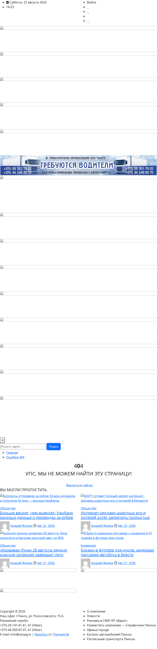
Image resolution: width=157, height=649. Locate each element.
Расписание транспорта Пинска (111, 639)
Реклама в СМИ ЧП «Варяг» (107, 620)
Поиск (53, 447)
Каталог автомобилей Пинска (109, 634)
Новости (93, 616)
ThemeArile (61, 634)
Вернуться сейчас (79, 485)
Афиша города (98, 630)
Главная (12, 452)
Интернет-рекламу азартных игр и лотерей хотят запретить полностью (115, 515)
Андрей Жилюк (21, 526)
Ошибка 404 (15, 457)
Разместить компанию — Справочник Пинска (121, 625)
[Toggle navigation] (5, 432)
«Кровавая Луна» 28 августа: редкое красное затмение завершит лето (33, 552)
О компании (96, 611)
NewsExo (41, 634)
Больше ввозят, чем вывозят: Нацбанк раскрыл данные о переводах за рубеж (36, 515)
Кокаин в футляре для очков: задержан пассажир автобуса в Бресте (117, 552)
